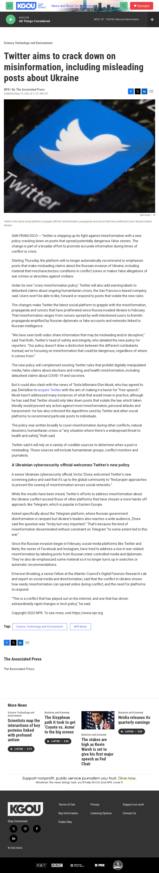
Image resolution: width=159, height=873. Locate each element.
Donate (143, 6)
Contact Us (129, 813)
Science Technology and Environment (28, 43)
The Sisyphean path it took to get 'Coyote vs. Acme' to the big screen (60, 724)
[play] (11, 19)
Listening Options (101, 813)
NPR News (80, 626)
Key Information (68, 813)
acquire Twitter (49, 390)
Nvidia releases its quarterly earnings (134, 720)
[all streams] (153, 19)
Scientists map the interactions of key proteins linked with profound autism (24, 730)
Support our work (133, 804)
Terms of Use (67, 804)
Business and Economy (57, 712)
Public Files (65, 822)
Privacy (95, 804)
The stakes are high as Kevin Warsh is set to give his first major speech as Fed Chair (97, 751)
